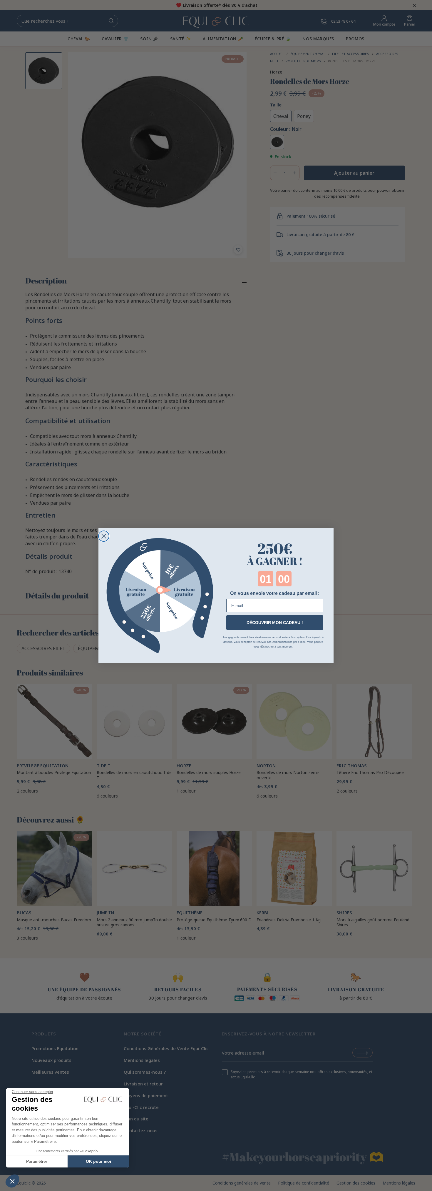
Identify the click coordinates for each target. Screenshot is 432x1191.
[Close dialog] (103, 536)
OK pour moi (98, 1161)
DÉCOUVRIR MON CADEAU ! (275, 622)
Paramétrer (36, 1161)
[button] (12, 1181)
